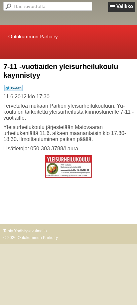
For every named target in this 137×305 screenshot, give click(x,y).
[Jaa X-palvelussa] (13, 90)
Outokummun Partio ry (33, 36)
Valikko (124, 6)
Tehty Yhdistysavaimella (25, 231)
